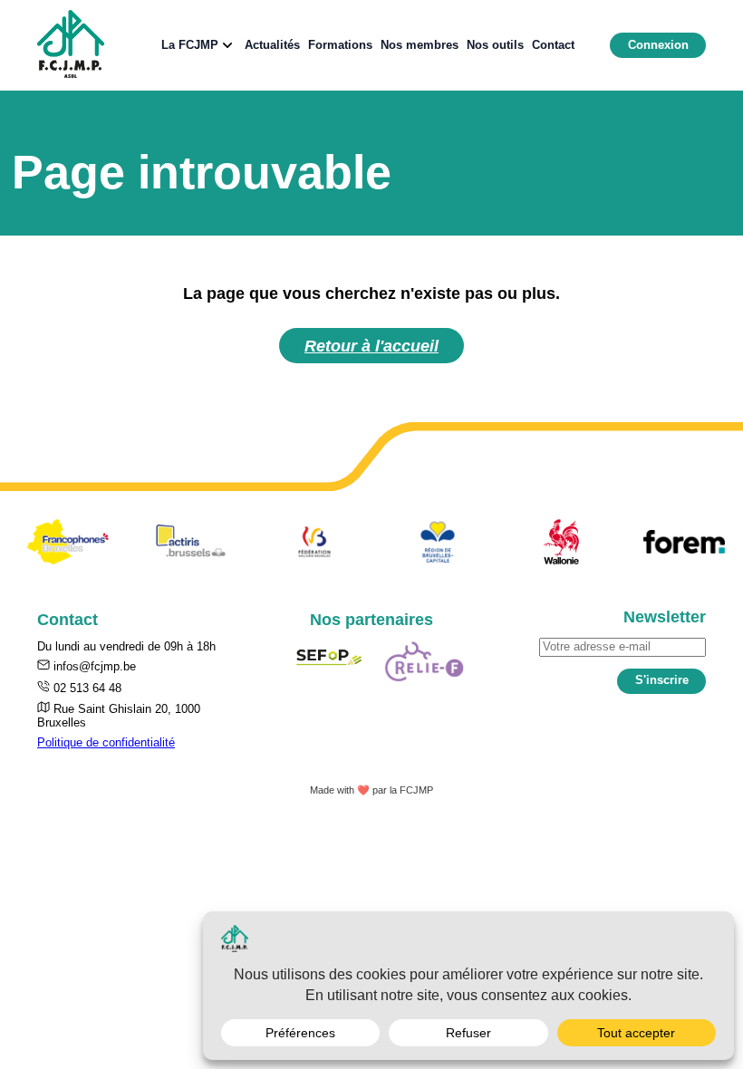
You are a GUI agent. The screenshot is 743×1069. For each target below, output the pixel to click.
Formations (340, 45)
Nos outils (495, 45)
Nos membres (419, 45)
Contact (553, 45)
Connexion (658, 45)
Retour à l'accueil (371, 345)
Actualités (272, 45)
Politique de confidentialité (106, 742)
